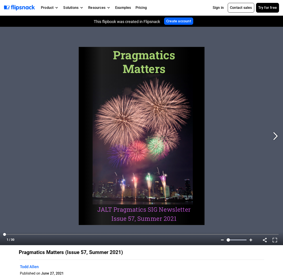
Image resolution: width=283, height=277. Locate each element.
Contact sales (241, 8)
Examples (123, 8)
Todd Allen (29, 266)
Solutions (70, 8)
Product (47, 8)
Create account (178, 21)
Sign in (218, 8)
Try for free (267, 8)
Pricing (141, 8)
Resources (96, 8)
